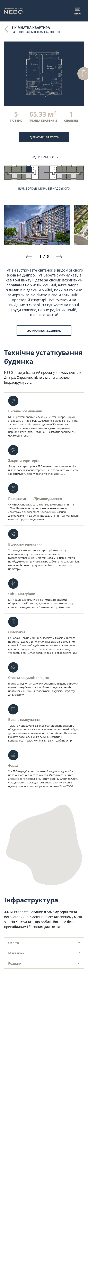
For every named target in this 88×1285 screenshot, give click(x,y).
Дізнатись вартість (44, 137)
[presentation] (29, 257)
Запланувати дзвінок (44, 330)
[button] (44, 942)
